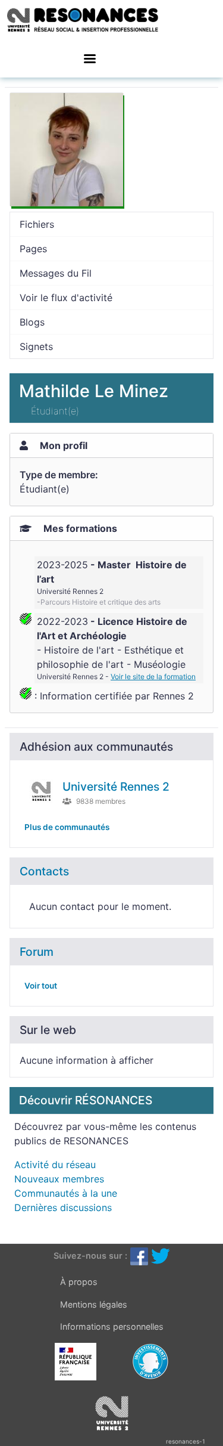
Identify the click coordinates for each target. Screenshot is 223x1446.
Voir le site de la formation (153, 676)
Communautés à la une (65, 1193)
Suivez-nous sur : (90, 1255)
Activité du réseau (55, 1165)
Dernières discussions (63, 1207)
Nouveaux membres (59, 1179)
